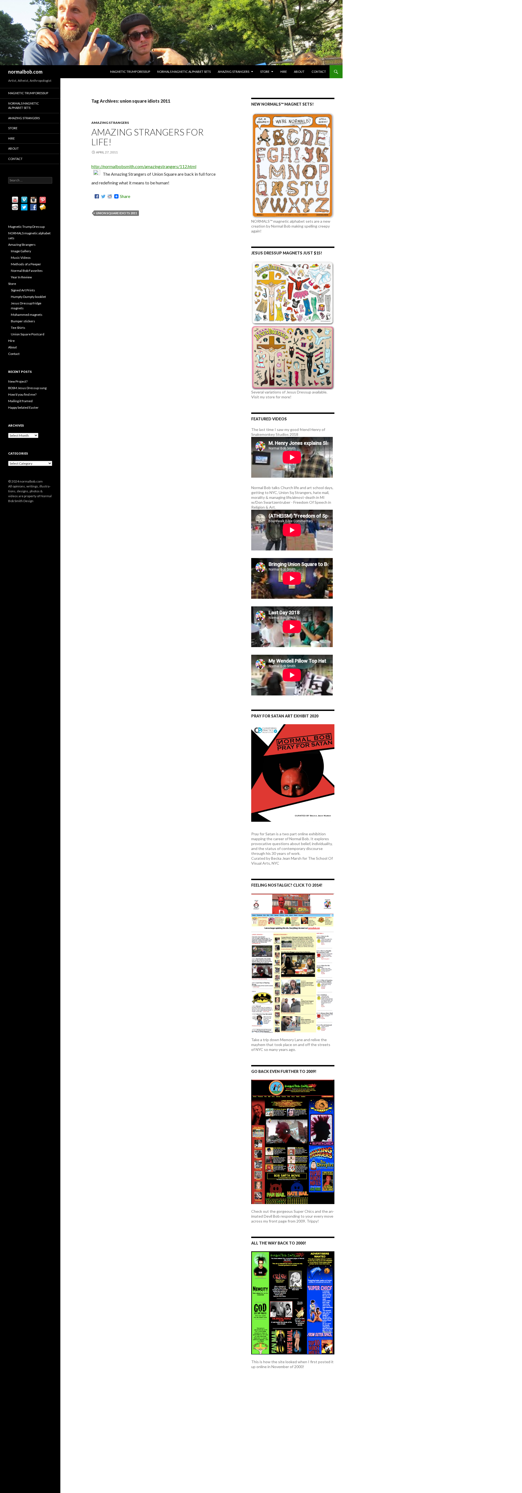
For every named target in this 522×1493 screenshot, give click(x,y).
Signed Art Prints (23, 290)
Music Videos (21, 258)
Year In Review (21, 277)
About (299, 71)
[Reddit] (110, 196)
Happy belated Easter (23, 407)
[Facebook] (97, 196)
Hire (283, 71)
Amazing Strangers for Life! (147, 137)
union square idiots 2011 (116, 213)
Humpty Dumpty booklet (28, 297)
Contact (319, 71)
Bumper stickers (23, 321)
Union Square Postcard (27, 334)
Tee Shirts (18, 328)
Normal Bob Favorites (27, 271)
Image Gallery (21, 251)
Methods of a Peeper (26, 264)
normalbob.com (25, 72)
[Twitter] (103, 196)
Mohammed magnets (26, 315)
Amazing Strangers (233, 71)
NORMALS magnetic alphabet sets (184, 71)
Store (264, 71)
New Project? (17, 381)
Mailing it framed (20, 401)
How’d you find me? (22, 394)
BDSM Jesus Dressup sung (27, 388)
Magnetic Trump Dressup (130, 71)
